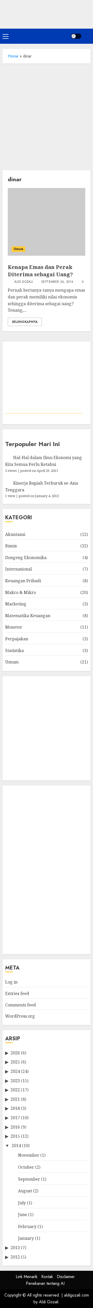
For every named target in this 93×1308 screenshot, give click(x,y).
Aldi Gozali (23, 282)
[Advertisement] (46, 115)
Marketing (15, 604)
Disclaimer (66, 1277)
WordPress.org (20, 1016)
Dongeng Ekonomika (26, 557)
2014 (16, 1145)
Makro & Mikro (20, 592)
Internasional (18, 569)
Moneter (13, 627)
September (29, 1179)
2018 (15, 1108)
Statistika (14, 650)
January (26, 1238)
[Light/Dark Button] (76, 36)
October (26, 1167)
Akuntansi (15, 534)
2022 (15, 1090)
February (27, 1226)
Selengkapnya (25, 322)
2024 (15, 1071)
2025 (15, 1062)
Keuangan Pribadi (23, 581)
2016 (15, 1127)
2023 (15, 1081)
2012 (15, 1257)
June (22, 1214)
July (22, 1203)
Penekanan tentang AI (45, 1283)
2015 (15, 1136)
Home (13, 56)
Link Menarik (26, 1277)
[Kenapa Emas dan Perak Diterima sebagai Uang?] (46, 222)
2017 (15, 1118)
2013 (15, 1247)
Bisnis (11, 546)
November (28, 1155)
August (25, 1191)
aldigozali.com (76, 1295)
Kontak (47, 1277)
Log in (11, 982)
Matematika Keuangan (27, 615)
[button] (6, 36)
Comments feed (20, 1005)
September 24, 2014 (57, 282)
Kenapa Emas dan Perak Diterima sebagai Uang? (40, 271)
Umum (18, 249)
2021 (15, 1099)
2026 (15, 1053)
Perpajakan (16, 639)
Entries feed (17, 993)
